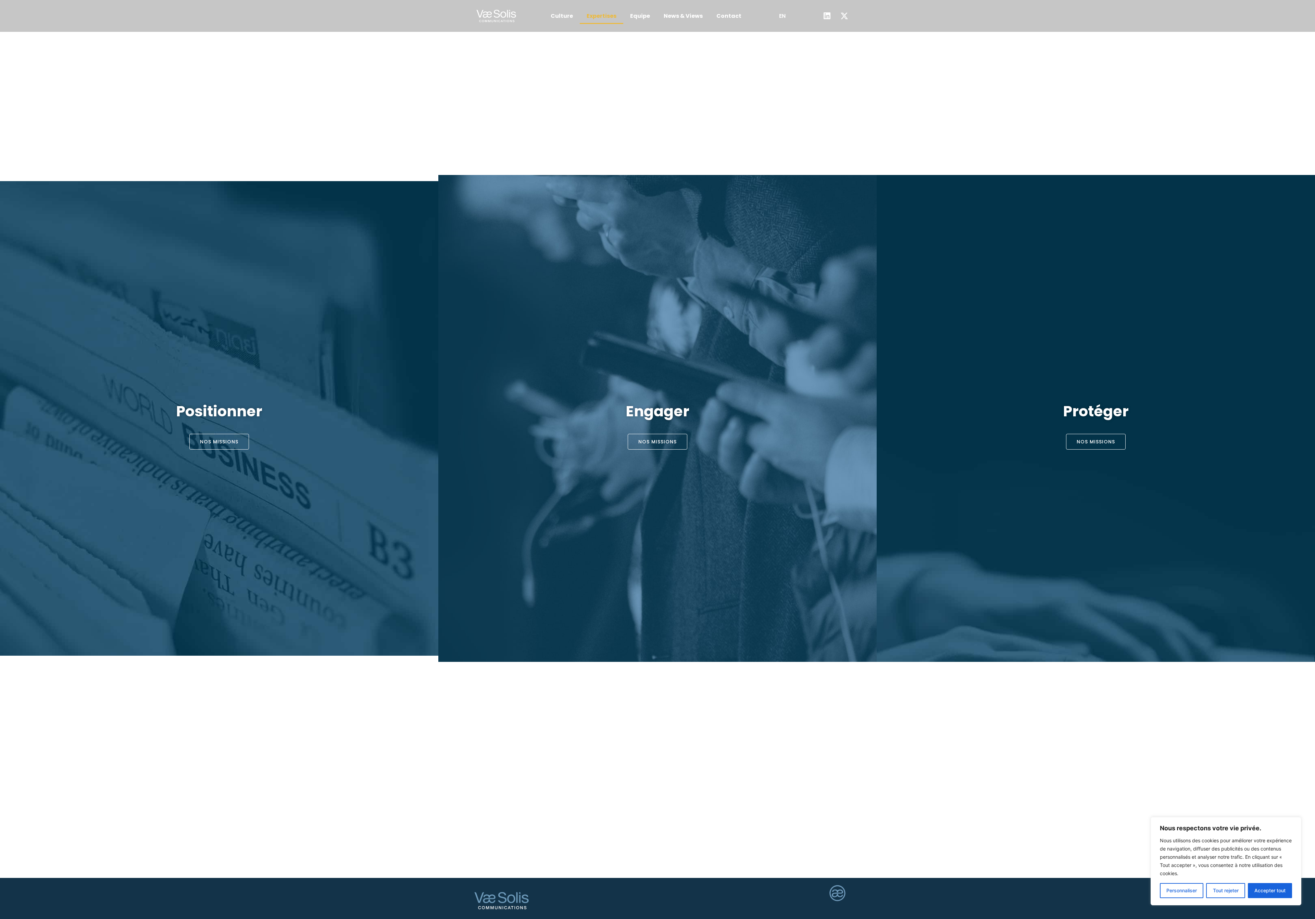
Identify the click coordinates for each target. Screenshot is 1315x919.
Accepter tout (1270, 890)
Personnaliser (1181, 890)
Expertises (601, 16)
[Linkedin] (827, 16)
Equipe (640, 16)
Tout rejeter (1226, 890)
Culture (562, 16)
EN (782, 16)
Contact (728, 16)
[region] (1226, 861)
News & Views (683, 16)
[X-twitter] (844, 16)
